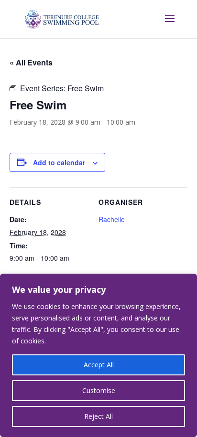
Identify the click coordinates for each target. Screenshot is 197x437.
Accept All (99, 364)
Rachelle (111, 219)
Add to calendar (59, 162)
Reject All (98, 416)
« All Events (31, 62)
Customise (98, 390)
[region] (98, 355)
